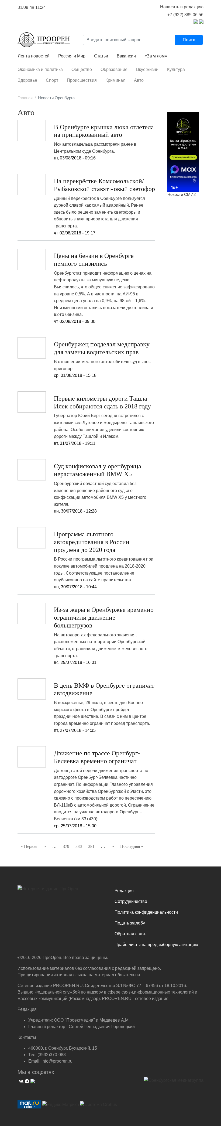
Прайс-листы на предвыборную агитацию (156, 944)
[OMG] (173, 1082)
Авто (139, 80)
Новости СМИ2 (181, 194)
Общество (81, 69)
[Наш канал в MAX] (32, 1080)
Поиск (189, 39)
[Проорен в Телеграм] (196, 21)
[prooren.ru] (62, 890)
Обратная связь (130, 933)
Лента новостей (34, 56)
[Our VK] (20, 1080)
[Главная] (44, 40)
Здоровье (27, 80)
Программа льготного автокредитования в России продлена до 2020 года (91, 542)
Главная (25, 98)
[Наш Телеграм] (26, 1080)
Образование (114, 69)
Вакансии (126, 56)
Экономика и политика (40, 69)
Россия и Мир (71, 56)
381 (91, 846)
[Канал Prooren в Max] (183, 151)
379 (66, 846)
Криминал (115, 80)
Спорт (52, 80)
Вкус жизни (147, 69)
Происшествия (82, 80)
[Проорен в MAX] (201, 21)
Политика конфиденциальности (146, 912)
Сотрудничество (131, 901)
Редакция (124, 890)
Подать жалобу (130, 923)
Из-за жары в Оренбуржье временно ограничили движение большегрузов (104, 617)
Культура (176, 69)
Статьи (101, 56)
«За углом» (155, 56)
